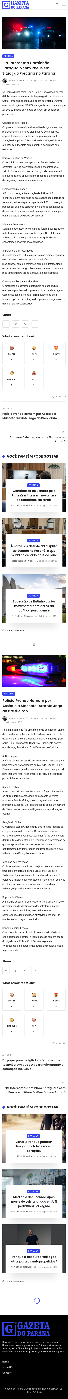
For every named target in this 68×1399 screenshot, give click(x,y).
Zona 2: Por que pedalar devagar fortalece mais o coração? (34, 1146)
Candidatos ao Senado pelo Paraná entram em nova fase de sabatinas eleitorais (34, 495)
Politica (8, 56)
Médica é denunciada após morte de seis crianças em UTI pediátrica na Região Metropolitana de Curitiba (34, 1202)
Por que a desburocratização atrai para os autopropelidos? (34, 1259)
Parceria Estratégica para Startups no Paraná (38, 439)
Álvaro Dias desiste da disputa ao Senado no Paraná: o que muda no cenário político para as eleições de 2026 (34, 551)
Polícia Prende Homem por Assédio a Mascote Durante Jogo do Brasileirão (29, 416)
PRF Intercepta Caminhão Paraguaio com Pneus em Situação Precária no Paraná (35, 1090)
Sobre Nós (7, 1367)
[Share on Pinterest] (25, 970)
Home (5, 1361)
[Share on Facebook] (5, 970)
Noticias (8, 693)
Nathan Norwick (16, 80)
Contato (7, 1372)
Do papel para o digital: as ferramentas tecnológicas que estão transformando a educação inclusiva (33, 1064)
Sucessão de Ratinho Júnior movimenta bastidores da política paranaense (34, 606)
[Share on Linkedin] (34, 970)
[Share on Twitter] (15, 970)
